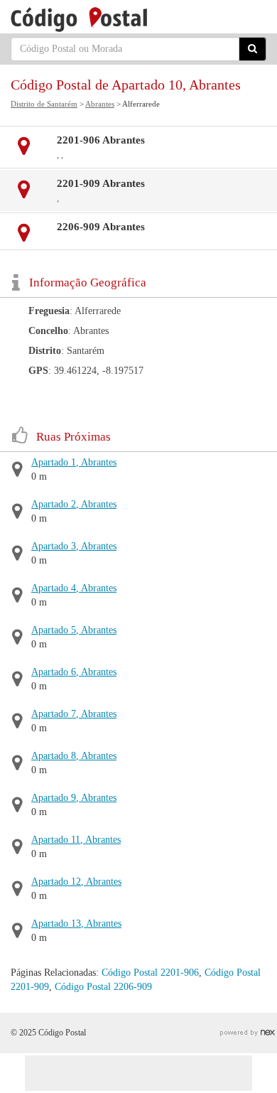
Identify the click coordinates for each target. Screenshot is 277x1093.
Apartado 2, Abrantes (73, 504)
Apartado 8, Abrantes (73, 755)
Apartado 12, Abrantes (76, 881)
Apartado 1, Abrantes (73, 462)
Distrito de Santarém (44, 103)
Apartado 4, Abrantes (73, 588)
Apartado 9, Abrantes (73, 797)
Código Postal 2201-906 (150, 972)
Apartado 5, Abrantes (73, 630)
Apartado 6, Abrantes (73, 672)
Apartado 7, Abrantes (73, 714)
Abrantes (99, 103)
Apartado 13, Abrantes (76, 923)
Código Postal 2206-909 (103, 986)
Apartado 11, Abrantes (76, 839)
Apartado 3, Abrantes (73, 546)
